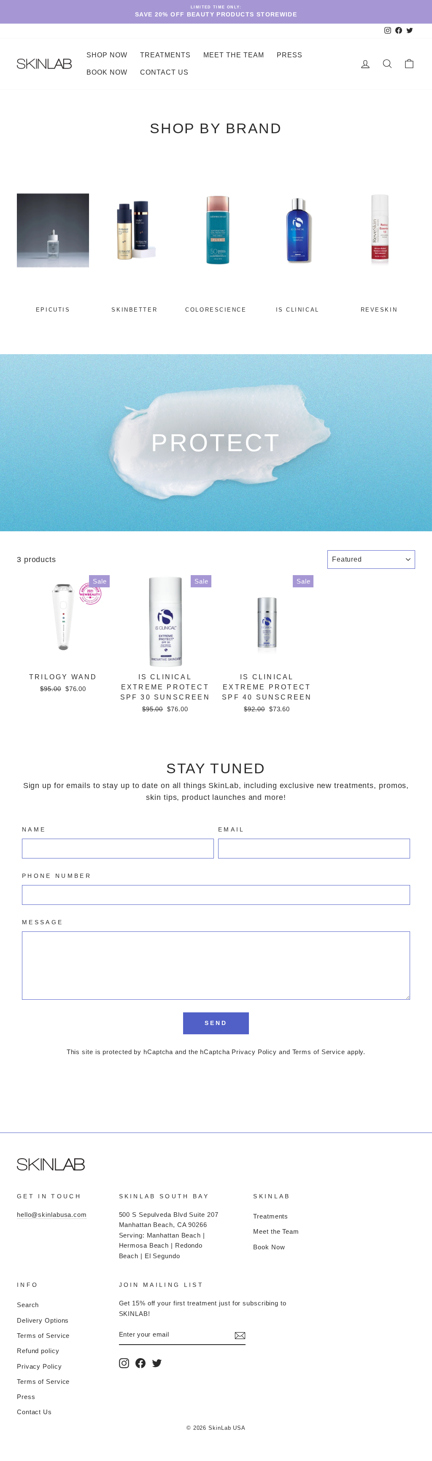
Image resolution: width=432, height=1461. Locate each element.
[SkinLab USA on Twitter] (157, 1363)
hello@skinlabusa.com (52, 1214)
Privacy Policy (254, 1051)
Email (231, 829)
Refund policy (38, 1350)
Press (289, 55)
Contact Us (164, 72)
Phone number (57, 875)
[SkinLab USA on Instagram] (124, 1363)
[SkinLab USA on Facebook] (140, 1363)
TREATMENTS (165, 55)
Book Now (106, 72)
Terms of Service (318, 1051)
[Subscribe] (240, 1335)
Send (216, 1023)
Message (42, 922)
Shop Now (106, 55)
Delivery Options (43, 1320)
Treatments (270, 1216)
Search (28, 1304)
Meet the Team (233, 55)
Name (34, 829)
